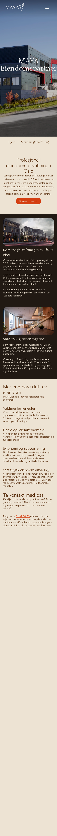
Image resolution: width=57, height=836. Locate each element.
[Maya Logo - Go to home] (15, 7)
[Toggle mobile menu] (47, 7)
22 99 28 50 (23, 516)
